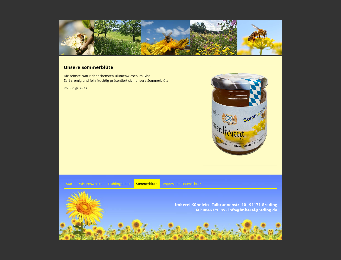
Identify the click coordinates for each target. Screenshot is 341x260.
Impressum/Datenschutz (182, 184)
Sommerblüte (146, 184)
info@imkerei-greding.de (252, 210)
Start (70, 184)
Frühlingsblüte (119, 184)
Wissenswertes (90, 184)
